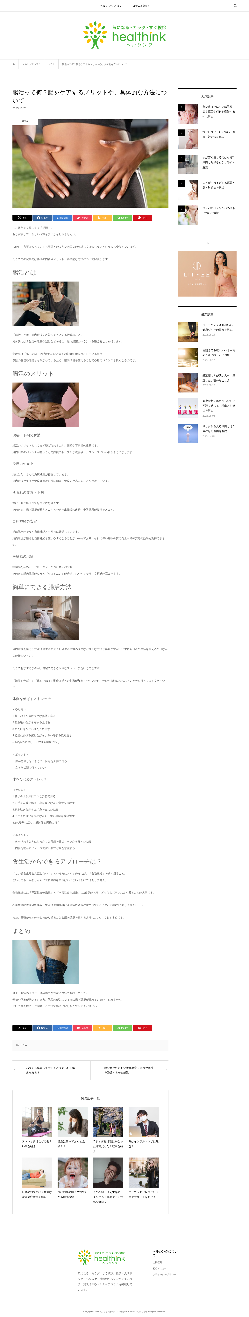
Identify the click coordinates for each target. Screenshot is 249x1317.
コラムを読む (140, 5)
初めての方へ (160, 1268)
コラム (23, 1045)
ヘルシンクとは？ (111, 5)
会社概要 (157, 1262)
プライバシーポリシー (164, 1274)
